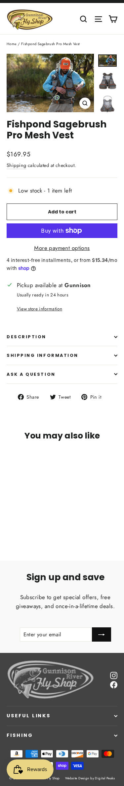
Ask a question (31, 374)
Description (26, 337)
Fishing (20, 735)
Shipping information (42, 355)
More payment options (62, 248)
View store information (39, 308)
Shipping (16, 165)
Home (12, 43)
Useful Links (29, 715)
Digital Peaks (105, 778)
